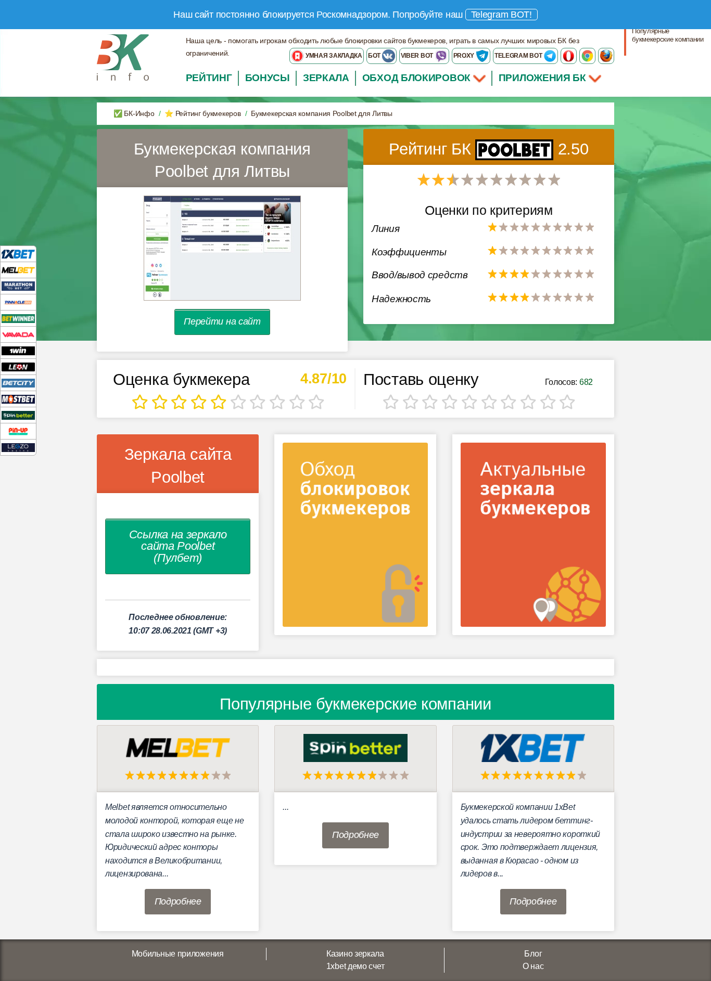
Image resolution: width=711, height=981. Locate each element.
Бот (375, 55)
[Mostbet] (18, 398)
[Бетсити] (18, 382)
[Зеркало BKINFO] (123, 57)
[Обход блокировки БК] (355, 538)
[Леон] (18, 366)
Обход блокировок (416, 77)
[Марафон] (18, 285)
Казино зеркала (355, 953)
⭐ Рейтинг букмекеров (202, 113)
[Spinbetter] (18, 414)
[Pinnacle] (18, 302)
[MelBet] (18, 269)
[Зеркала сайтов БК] (533, 538)
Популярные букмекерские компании (668, 35)
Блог (533, 953)
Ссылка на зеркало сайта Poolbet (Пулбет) (178, 546)
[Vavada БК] (18, 334)
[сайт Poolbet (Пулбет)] (222, 247)
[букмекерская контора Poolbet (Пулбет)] (516, 149)
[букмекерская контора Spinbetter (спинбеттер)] (355, 747)
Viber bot (418, 55)
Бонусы (267, 77)
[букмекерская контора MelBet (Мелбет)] (178, 747)
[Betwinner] (18, 318)
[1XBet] (18, 253)
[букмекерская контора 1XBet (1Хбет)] (533, 747)
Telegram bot (518, 55)
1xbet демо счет (355, 966)
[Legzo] (18, 447)
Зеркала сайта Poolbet (178, 465)
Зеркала (326, 77)
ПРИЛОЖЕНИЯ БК (544, 77)
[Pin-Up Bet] (18, 431)
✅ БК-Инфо (133, 113)
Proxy (464, 55)
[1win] (18, 350)
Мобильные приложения (178, 953)
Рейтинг (209, 77)
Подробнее (178, 901)
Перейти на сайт (222, 321)
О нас (533, 966)
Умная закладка (333, 55)
